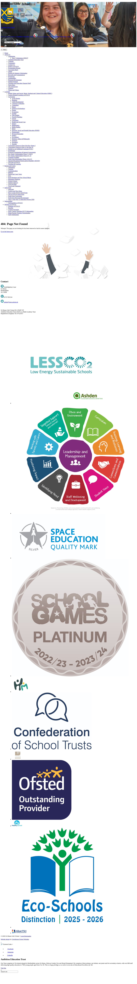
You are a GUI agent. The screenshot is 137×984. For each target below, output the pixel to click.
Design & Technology (18, 108)
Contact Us (11, 65)
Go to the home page (7, 231)
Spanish (14, 144)
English (14, 113)
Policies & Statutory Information (17, 73)
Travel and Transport (14, 186)
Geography (15, 120)
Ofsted (10, 71)
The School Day (13, 86)
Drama (14, 110)
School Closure (12, 181)
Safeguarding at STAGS (15, 203)
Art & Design (16, 98)
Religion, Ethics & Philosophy (21, 139)
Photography (15, 132)
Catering (10, 169)
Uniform (10, 88)
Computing (15, 105)
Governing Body (13, 70)
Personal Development (15, 80)
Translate (18, 44)
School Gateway (13, 182)
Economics (15, 112)
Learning (7, 92)
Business (14, 100)
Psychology (15, 137)
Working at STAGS (10, 204)
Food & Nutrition (17, 117)
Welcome (11, 189)
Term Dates (11, 85)
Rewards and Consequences (16, 75)
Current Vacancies (13, 209)
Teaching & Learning (14, 164)
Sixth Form (7, 188)
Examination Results (14, 68)
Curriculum (11, 97)
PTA (9, 176)
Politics (14, 135)
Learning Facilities (13, 157)
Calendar (11, 61)
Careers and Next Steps (15, 191)
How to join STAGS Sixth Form (17, 193)
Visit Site (3, 968)
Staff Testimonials (13, 214)
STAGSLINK (12, 184)
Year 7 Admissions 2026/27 (20, 58)
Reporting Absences (14, 179)
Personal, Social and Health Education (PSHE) (26, 130)
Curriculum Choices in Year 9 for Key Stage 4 (21, 145)
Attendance (11, 167)
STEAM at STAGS (14, 162)
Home (6, 53)
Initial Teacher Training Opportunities (19, 213)
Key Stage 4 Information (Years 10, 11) (19, 156)
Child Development (17, 102)
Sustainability (12, 78)
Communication (13, 171)
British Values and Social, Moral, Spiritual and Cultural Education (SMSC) (30, 93)
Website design (5, 939)
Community (11, 63)
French (14, 118)
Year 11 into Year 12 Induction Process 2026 (21, 199)
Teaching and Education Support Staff (19, 83)
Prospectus (11, 76)
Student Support (13, 81)
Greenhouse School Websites (20, 939)
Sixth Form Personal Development (18, 198)
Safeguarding (8, 201)
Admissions (11, 56)
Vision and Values (13, 90)
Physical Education (17, 134)
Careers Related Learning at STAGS (19, 95)
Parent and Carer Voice (15, 174)
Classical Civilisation (18, 103)
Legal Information (26, 936)
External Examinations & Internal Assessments (22, 152)
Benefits (10, 208)
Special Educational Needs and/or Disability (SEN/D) (24, 161)
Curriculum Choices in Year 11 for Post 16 (20, 147)
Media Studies (16, 127)
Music (14, 129)
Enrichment (11, 150)
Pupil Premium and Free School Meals (19, 177)
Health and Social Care (19, 122)
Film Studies (15, 115)
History (14, 124)
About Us (7, 54)
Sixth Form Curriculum (15, 196)
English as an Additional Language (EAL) (20, 149)
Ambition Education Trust (15, 60)
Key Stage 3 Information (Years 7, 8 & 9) (20, 154)
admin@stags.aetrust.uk (11, 302)
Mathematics (15, 125)
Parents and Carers (9, 166)
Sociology (15, 142)
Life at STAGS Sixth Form (16, 194)
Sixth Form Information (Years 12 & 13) (20, 159)
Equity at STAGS (13, 66)
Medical (10, 172)
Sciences (14, 140)
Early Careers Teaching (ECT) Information (20, 211)
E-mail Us (50, 31)
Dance (14, 107)
